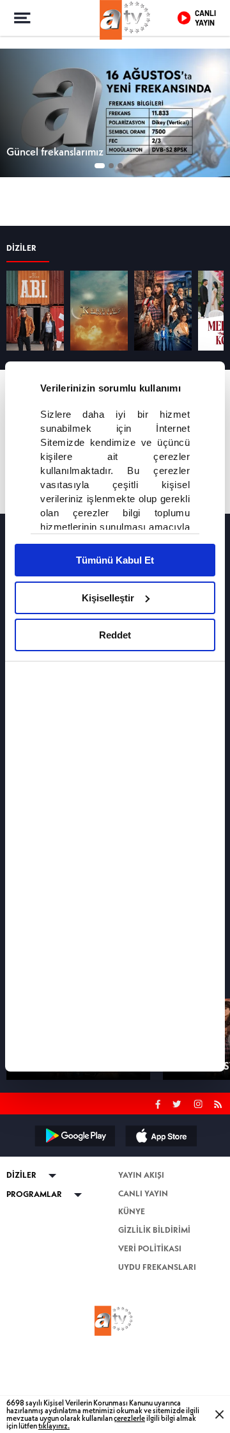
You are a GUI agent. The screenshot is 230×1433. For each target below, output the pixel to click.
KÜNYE (131, 1287)
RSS (220, 1178)
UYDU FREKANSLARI (157, 1343)
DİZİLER (21, 324)
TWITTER (177, 1179)
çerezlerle (129, 1418)
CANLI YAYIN (143, 1269)
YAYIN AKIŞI (141, 1251)
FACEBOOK (158, 1178)
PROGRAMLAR (34, 1270)
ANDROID (74, 1212)
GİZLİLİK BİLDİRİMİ (154, 1306)
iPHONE (160, 1212)
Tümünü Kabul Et (115, 560)
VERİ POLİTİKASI (149, 1324)
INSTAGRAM (199, 1178)
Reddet (115, 634)
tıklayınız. (54, 1425)
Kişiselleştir (108, 597)
